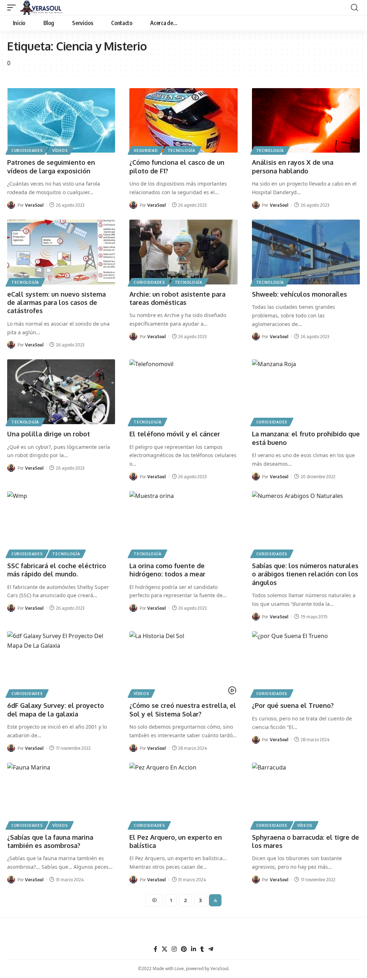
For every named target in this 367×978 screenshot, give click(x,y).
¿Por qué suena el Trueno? (293, 705)
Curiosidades (27, 150)
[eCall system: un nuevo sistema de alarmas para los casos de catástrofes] (61, 252)
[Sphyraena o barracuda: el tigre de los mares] (306, 795)
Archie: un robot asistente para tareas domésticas (177, 298)
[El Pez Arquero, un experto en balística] (183, 795)
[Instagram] (174, 949)
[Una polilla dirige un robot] (61, 391)
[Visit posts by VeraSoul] (11, 205)
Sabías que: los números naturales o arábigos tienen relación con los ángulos (305, 574)
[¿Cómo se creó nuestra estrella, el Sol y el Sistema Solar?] (183, 663)
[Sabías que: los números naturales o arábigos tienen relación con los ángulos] (306, 523)
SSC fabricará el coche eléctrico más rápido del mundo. (56, 570)
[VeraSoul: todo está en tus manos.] (42, 7)
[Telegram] (210, 949)
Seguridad (146, 150)
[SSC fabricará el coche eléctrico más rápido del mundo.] (61, 523)
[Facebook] (155, 949)
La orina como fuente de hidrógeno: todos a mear (167, 570)
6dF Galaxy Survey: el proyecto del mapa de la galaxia (55, 709)
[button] (13, 7)
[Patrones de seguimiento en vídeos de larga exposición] (61, 120)
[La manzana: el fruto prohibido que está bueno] (306, 391)
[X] (164, 949)
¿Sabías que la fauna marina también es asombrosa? (50, 841)
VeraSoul (34, 205)
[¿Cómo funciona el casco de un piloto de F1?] (183, 120)
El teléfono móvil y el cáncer (174, 434)
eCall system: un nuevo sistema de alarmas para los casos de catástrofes (56, 302)
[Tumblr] (202, 949)
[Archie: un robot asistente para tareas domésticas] (183, 252)
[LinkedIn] (193, 949)
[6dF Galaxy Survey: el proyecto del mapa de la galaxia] (61, 663)
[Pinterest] (184, 949)
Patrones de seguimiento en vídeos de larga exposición (51, 166)
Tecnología (181, 150)
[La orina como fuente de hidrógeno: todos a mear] (183, 523)
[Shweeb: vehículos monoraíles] (306, 252)
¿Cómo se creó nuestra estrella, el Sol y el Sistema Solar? (182, 709)
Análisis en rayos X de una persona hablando (292, 166)
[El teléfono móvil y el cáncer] (183, 391)
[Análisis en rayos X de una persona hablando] (306, 120)
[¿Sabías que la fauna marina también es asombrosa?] (61, 795)
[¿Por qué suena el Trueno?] (306, 663)
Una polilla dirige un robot (48, 434)
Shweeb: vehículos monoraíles (299, 294)
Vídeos (60, 150)
